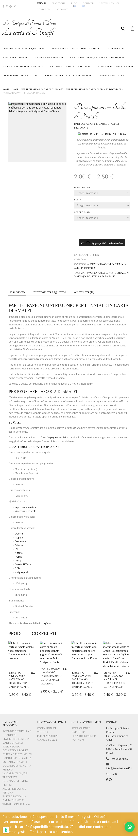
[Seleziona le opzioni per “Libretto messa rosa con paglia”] (34, 673)
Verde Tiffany (23, 564)
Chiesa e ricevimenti (49, 57)
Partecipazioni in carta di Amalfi (68, 75)
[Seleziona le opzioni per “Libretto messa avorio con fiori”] (128, 673)
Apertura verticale (25, 511)
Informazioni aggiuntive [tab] (49, 292)
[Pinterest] (10, 6)
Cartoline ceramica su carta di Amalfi (97, 57)
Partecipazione (83, 187)
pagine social (58, 437)
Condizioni (44, 9)
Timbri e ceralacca (111, 75)
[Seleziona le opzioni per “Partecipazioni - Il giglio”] (65, 669)
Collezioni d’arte (15, 57)
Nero (18, 560)
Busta (77, 200)
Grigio (19, 552)
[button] (130, 827)
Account (62, 9)
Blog (74, 3)
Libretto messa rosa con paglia (17, 675)
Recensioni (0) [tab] (83, 292)
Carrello (78, 732)
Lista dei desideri (84, 736)
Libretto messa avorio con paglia (81, 675)
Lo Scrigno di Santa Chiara (30, 28)
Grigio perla (22, 572)
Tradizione (58, 3)
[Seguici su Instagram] (110, 779)
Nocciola (20, 541)
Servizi (41, 3)
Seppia (19, 537)
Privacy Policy (47, 736)
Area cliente (81, 728)
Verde (18, 556)
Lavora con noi (109, 3)
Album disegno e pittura (20, 75)
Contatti (88, 3)
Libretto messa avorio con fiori (113, 675)
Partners (78, 739)
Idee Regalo (116, 48)
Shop (15, 89)
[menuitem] (74, 6)
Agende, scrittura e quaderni (23, 48)
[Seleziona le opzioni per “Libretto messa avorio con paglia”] (97, 673)
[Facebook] (3, 6)
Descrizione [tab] (17, 292)
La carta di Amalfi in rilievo (23, 66)
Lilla (17, 568)
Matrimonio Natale (93, 272)
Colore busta (82, 212)
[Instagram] (7, 6)
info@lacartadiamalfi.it (119, 768)
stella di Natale (103, 276)
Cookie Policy (47, 739)
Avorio (19, 533)
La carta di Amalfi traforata (70, 66)
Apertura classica (25, 507)
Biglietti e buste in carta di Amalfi (75, 48)
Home (6, 89)
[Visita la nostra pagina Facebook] (107, 779)
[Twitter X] (14, 6)
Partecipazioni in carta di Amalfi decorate (93, 89)
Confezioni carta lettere (116, 66)
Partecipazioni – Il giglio (51, 670)
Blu (17, 549)
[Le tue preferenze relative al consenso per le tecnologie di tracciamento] (6, 830)
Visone (19, 545)
